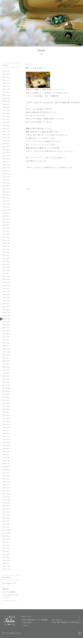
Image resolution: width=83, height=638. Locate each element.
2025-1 (4, 128)
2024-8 (4, 143)
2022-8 (4, 216)
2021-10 (4, 246)
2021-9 (4, 249)
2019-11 (4, 315)
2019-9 (4, 321)
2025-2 (4, 125)
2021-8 (4, 252)
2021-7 (4, 255)
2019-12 (4, 312)
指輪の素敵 (5, 589)
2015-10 (4, 463)
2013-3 (4, 557)
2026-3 (4, 86)
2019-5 (4, 334)
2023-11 (4, 170)
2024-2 (4, 161)
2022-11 (4, 207)
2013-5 (4, 551)
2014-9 (4, 503)
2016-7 (4, 436)
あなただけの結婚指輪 (8, 592)
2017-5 (4, 406)
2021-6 (4, 258)
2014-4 (4, 518)
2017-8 (4, 397)
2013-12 (4, 530)
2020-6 (4, 294)
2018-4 (4, 373)
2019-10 (4, 318)
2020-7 (4, 291)
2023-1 (4, 201)
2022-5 (4, 225)
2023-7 (4, 183)
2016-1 (4, 454)
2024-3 (4, 158)
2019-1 (4, 346)
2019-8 (4, 324)
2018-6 (4, 367)
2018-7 (4, 364)
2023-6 (4, 186)
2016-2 (4, 451)
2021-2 (4, 270)
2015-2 (4, 488)
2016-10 (4, 427)
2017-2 (4, 415)
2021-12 (4, 240)
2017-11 (4, 388)
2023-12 (4, 167)
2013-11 (4, 533)
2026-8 (4, 71)
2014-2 (4, 524)
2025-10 (5, 101)
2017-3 (4, 412)
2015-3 (4, 485)
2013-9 (4, 539)
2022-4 (4, 228)
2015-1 (4, 491)
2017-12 (4, 385)
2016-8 (4, 433)
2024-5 (4, 152)
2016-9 (4, 430)
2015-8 (4, 469)
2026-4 (4, 83)
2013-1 (4, 563)
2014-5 (4, 515)
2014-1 (4, 527)
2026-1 (4, 92)
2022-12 (4, 204)
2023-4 (4, 192)
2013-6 (4, 548)
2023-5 (4, 189)
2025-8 (4, 107)
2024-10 (5, 137)
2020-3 (4, 303)
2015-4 (4, 482)
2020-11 (4, 279)
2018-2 (4, 379)
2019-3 (4, 340)
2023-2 (4, 198)
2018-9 (4, 358)
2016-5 (4, 442)
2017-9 (4, 394)
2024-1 (4, 164)
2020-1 (4, 309)
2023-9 (4, 177)
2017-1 (4, 418)
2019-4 (4, 337)
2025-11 (4, 98)
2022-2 (4, 234)
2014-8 (4, 506)
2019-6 (4, 331)
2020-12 (4, 276)
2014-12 (4, 494)
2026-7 (4, 74)
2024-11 (4, 134)
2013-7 (4, 545)
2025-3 (4, 122)
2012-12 (4, 566)
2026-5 (4, 80)
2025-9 (4, 104)
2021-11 (4, 243)
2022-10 (4, 210)
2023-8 (4, 180)
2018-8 (4, 361)
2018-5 (4, 370)
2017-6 (4, 403)
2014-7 (4, 509)
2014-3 (4, 521)
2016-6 (4, 439)
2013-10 (4, 536)
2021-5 (4, 261)
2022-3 (4, 231)
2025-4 (4, 119)
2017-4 (4, 409)
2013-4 (4, 554)
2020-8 (4, 288)
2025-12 (4, 95)
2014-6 (4, 512)
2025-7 (4, 110)
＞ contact (25, 625)
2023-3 (4, 195)
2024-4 (4, 155)
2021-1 (4, 273)
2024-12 (4, 131)
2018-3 (4, 376)
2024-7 (4, 146)
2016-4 (4, 445)
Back (29, 189)
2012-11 (4, 569)
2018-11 (4, 352)
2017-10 (4, 391)
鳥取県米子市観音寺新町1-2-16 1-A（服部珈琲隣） (35, 620)
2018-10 (4, 355)
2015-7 (4, 472)
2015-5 (4, 479)
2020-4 (4, 300)
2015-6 (4, 475)
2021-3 (4, 267)
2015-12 (4, 457)
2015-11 (4, 460)
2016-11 (4, 424)
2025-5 (4, 116)
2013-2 (4, 560)
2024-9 (4, 140)
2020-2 (4, 306)
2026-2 (4, 89)
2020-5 (4, 297)
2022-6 (4, 222)
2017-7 (4, 400)
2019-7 (4, 327)
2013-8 (4, 542)
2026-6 (4, 77)
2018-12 (4, 349)
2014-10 (4, 500)
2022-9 (4, 213)
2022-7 (4, 219)
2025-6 (4, 113)
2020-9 (4, 285)
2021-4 (4, 264)
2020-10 (5, 282)
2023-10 (4, 174)
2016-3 (4, 448)
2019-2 (4, 343)
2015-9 (4, 466)
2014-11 (4, 497)
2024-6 (4, 149)
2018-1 (4, 382)
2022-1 (4, 237)
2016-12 (4, 421)
